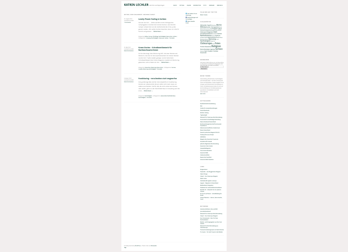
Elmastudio (154, 245)
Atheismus (213, 25)
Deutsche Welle (204, 152)
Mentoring (153, 67)
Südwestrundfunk (204, 155)
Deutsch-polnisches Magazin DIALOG (209, 132)
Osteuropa (161, 38)
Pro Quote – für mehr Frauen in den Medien (211, 232)
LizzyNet (140, 69)
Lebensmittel (163, 96)
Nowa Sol (213, 41)
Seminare (211, 5)
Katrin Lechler (136, 5)
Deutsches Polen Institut (206, 146)
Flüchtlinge (155, 36)
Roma (202, 49)
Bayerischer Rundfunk (205, 157)
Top (125, 247)
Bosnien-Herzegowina (212, 27)
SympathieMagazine (205, 148)
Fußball (219, 29)
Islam (215, 32)
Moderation (197, 5)
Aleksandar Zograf (205, 25)
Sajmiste (212, 49)
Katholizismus (206, 35)
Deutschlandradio (204, 110)
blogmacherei (203, 169)
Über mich (220, 5)
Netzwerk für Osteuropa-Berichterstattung (211, 117)
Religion (216, 46)
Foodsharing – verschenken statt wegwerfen (157, 78)
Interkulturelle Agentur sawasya (208, 180)
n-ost (217, 39)
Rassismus (208, 46)
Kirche (213, 35)
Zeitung (181, 5)
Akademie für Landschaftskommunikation (211, 187)
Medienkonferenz (204, 39)
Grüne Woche (218, 30)
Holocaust (203, 32)
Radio (175, 5)
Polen (217, 43)
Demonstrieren (206, 29)
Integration (209, 32)
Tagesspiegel (203, 115)
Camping (148, 38)
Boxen (220, 27)
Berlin (219, 25)
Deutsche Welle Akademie (207, 159)
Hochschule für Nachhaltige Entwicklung (210, 119)
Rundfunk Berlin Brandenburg (208, 103)
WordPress (138, 245)
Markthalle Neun (171, 96)
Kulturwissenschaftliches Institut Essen (210, 128)
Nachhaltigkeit (162, 36)
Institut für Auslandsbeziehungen (208, 108)
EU (211, 29)
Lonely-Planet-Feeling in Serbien (152, 19)
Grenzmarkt (212, 30)
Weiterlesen (158, 31)
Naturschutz (169, 36)
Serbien (175, 36)
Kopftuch (217, 35)
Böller (201, 29)
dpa (201, 106)
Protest (202, 46)
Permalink (171, 38)
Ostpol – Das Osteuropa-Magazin (209, 176)
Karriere (174, 67)
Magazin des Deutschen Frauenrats (209, 139)
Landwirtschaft (203, 37)
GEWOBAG (203, 137)
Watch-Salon (203, 178)
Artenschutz (148, 67)
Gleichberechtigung (204, 30)
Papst (213, 43)
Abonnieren (204, 59)
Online (189, 5)
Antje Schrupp (203, 174)
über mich (202, 93)
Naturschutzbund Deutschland (208, 121)
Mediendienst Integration (206, 185)
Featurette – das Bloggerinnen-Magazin (210, 171)
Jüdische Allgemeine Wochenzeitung (209, 143)
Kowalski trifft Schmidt (206, 141)
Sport (206, 51)
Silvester (202, 51)
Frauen (214, 29)
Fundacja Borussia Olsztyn (207, 134)
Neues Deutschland (205, 130)
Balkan (146, 36)
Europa (150, 36)
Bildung (203, 27)
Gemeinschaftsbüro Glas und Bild (209, 209)
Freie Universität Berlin (206, 150)
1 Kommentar (127, 22)
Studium (210, 51)
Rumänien (207, 49)
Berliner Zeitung (204, 112)
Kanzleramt (214, 33)
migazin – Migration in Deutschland (209, 183)
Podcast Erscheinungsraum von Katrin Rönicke (212, 229)
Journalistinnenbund (206, 33)
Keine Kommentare (128, 50)
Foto (204, 5)
